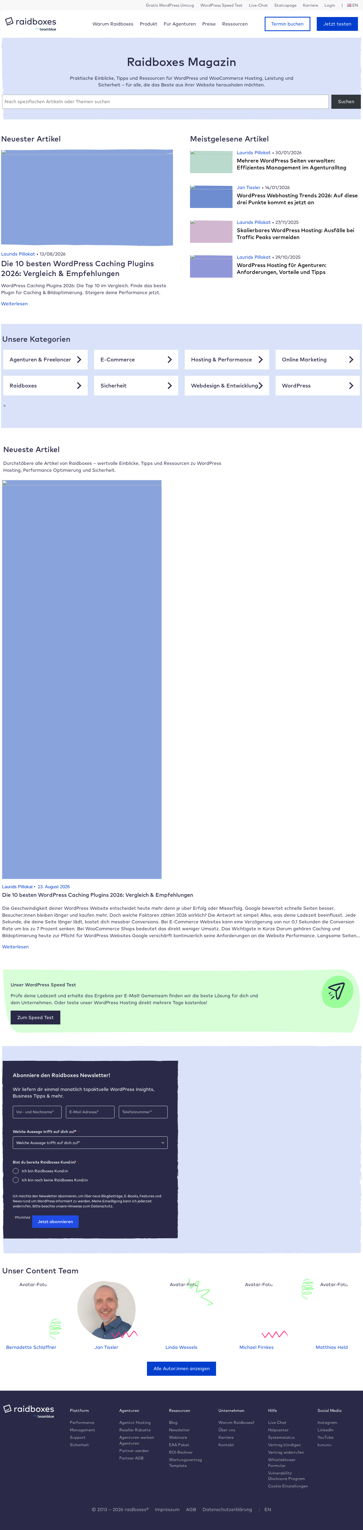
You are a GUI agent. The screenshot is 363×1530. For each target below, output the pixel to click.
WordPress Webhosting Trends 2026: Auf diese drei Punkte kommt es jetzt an (297, 199)
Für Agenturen (180, 24)
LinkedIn (326, 1429)
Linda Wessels (181, 1347)
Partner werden (134, 1450)
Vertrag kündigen (284, 1444)
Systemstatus (281, 1437)
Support (78, 1437)
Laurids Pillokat (18, 254)
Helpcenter (278, 1429)
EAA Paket (179, 1444)
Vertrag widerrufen (286, 1452)
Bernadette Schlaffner (31, 1347)
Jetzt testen (337, 24)
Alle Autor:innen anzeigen (182, 1368)
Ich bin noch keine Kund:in (55, 1180)
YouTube (326, 1437)
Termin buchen (287, 24)
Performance (82, 1422)
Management (82, 1429)
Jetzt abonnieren (55, 1221)
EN (267, 1509)
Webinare (178, 1437)
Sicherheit (79, 1444)
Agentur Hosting (135, 1422)
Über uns (226, 1429)
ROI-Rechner (181, 1452)
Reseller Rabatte (135, 1429)
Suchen (346, 101)
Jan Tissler (249, 187)
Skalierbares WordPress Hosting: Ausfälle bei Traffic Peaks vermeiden (295, 233)
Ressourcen (235, 24)
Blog (173, 1422)
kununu (325, 1444)
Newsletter (179, 1429)
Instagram (327, 1422)
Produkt (148, 24)
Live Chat (277, 1422)
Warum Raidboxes (112, 24)
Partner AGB (131, 1458)
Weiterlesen (14, 303)
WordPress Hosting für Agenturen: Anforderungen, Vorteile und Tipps (281, 268)
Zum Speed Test (35, 1017)
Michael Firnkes (256, 1347)
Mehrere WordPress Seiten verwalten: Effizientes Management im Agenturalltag (291, 164)
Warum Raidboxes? (236, 1422)
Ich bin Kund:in (45, 1171)
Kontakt (226, 1444)
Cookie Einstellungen (288, 1486)
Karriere (226, 1437)
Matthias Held (332, 1347)
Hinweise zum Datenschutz (89, 1206)
